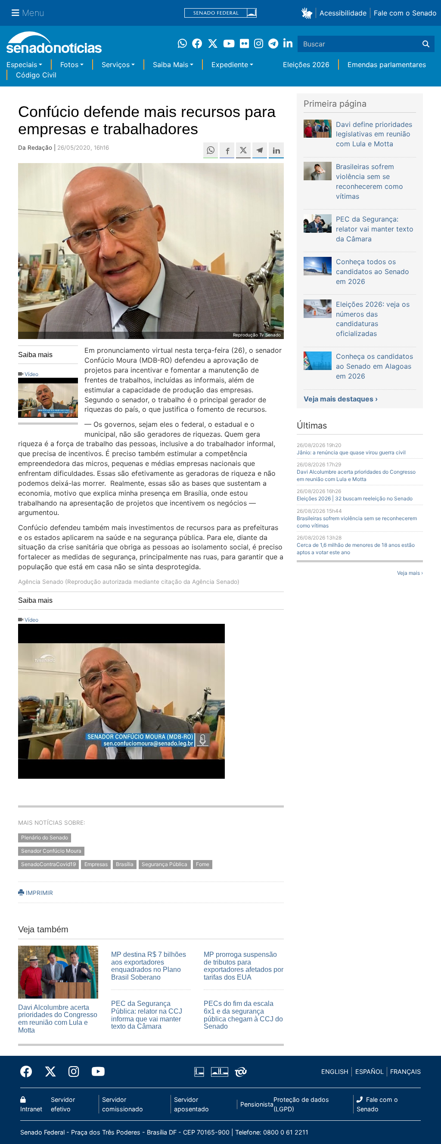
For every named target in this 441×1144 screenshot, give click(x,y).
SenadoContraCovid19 (48, 864)
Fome (202, 864)
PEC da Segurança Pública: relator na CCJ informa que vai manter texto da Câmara (146, 1015)
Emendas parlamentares (387, 64)
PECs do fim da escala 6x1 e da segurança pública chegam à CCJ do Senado (243, 1015)
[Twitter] (50, 1072)
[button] (308, 13)
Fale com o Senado (405, 13)
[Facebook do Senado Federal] (29, 1072)
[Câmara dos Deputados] (199, 1071)
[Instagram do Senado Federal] (73, 1072)
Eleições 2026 (306, 64)
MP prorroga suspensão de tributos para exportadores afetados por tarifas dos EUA (243, 966)
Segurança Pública (164, 864)
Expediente (229, 64)
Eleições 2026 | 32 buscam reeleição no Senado (355, 498)
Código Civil (36, 75)
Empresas (96, 864)
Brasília (125, 864)
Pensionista (256, 1104)
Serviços (116, 64)
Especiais (21, 64)
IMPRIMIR (38, 892)
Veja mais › (410, 573)
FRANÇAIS (405, 1071)
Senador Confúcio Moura (51, 851)
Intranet (31, 1109)
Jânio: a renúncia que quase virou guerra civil (351, 452)
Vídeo (31, 374)
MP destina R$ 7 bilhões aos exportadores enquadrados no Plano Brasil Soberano (148, 966)
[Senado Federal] (220, 13)
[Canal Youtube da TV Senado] (95, 1072)
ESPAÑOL (369, 1071)
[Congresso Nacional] (220, 1071)
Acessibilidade (343, 13)
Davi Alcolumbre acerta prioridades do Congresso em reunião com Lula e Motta (57, 1019)
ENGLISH (334, 1071)
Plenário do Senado (44, 837)
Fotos (69, 64)
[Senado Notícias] (54, 45)
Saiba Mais (170, 64)
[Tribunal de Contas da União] (241, 1071)
